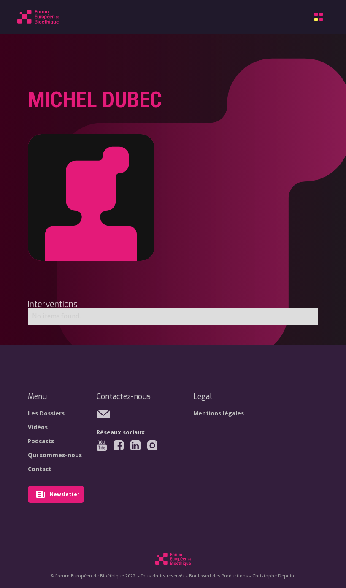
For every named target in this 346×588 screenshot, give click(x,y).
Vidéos (38, 427)
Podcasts (41, 441)
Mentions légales (218, 413)
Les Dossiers (46, 413)
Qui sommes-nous (55, 455)
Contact (39, 469)
